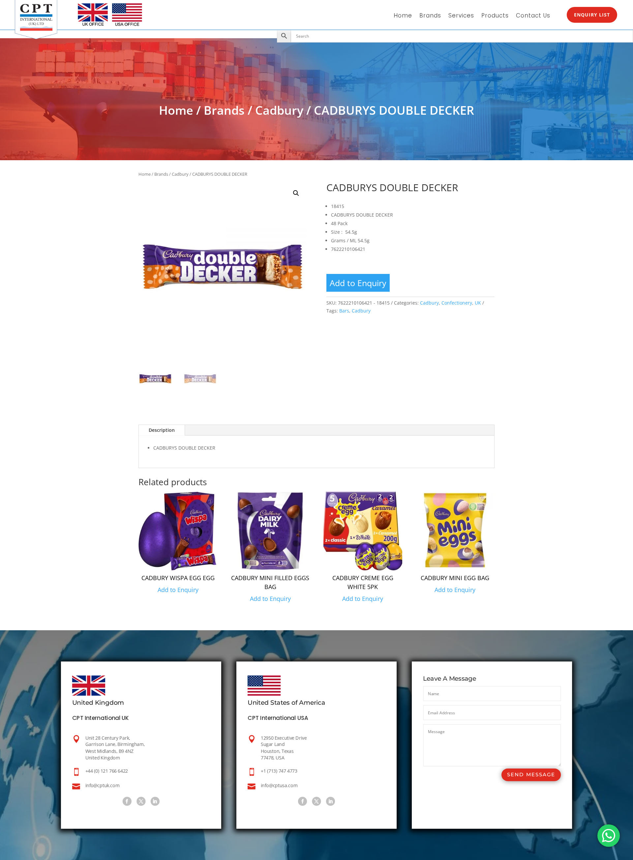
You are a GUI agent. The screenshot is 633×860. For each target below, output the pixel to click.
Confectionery (456, 303)
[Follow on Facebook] (127, 801)
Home (403, 16)
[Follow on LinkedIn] (155, 801)
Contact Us (533, 16)
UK (478, 303)
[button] (296, 193)
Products (495, 16)
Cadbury (279, 110)
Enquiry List (592, 15)
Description (162, 430)
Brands (430, 16)
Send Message (531, 775)
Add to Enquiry (358, 282)
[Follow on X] (140, 801)
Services (461, 16)
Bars (344, 311)
